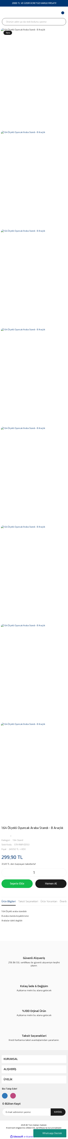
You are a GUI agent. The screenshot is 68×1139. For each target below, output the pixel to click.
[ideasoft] (16, 1136)
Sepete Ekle (17, 883)
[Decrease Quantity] (5, 872)
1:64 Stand (18, 840)
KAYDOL (58, 1112)
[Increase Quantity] (63, 872)
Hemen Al (51, 883)
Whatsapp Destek (52, 1133)
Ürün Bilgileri (8, 901)
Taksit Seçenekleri (28, 901)
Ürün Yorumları (49, 901)
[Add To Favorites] (11, 834)
